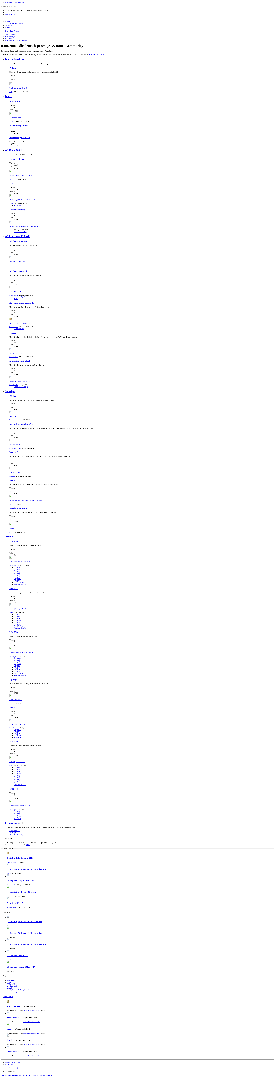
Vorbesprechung (16, 159)
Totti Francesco (13, 327)
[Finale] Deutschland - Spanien (20, 805)
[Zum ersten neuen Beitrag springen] (10, 84)
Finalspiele (17, 737)
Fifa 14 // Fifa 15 (15, 472)
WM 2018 (13, 541)
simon (9, 1029)
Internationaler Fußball (19, 361)
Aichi (11, 121)
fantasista (12, 476)
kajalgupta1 (13, 833)
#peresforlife (11, 980)
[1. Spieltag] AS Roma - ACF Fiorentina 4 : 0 (24, 226)
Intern (8, 96)
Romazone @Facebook (19, 138)
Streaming (17, 205)
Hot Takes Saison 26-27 (17, 261)
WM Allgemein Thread (17, 762)
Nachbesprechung (17, 209)
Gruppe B (17, 569)
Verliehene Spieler (20, 297)
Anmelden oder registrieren (14, 3)
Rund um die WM (20, 584)
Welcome (13, 68)
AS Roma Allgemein (18, 241)
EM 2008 (13, 789)
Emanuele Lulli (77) (16, 291)
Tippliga (13, 679)
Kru (10, 703)
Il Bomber (12, 728)
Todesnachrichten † (16, 444)
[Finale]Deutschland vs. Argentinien (21, 652)
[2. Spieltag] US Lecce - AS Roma (21, 175)
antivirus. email (12, 986)
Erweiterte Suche (11, 14)
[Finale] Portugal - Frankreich (19, 609)
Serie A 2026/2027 (15, 353)
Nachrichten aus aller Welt (21, 424)
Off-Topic (13, 396)
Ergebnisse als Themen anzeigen (38, 10)
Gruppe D (17, 573)
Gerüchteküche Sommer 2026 (19, 323)
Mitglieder (8, 25)
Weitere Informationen (96, 55)
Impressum (9, 1064)
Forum (7, 22)
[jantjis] (8, 1036)
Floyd (11, 612)
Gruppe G (17, 579)
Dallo (9, 982)
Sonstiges (10, 391)
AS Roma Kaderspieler (19, 271)
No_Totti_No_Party (20, 232)
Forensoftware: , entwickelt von (26, 1075)
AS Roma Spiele (14, 150)
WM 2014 (13, 632)
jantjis (11, 230)
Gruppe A (17, 567)
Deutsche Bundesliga (21, 387)
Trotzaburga (13, 420)
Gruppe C (17, 571)
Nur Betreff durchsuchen (16, 10)
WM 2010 (13, 741)
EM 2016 (13, 589)
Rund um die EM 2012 (17, 724)
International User (15, 59)
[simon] (8, 1025)
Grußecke (12, 416)
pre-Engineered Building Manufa (18, 990)
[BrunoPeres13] (8, 1013)
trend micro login (12, 992)
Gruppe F (17, 577)
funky (11, 92)
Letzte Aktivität (8, 997)
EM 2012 (13, 707)
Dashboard (9, 27)
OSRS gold (11, 984)
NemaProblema (13, 265)
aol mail (9, 988)
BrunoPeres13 (13, 385)
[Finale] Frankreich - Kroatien (19, 562)
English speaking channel (18, 88)
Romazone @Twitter (18, 125)
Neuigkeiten (14, 101)
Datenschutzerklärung (12, 1062)
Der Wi (11, 179)
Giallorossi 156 (19, 329)
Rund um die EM (20, 628)
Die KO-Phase (19, 583)
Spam (12, 480)
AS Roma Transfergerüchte (21, 303)
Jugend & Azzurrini (20, 267)
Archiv (16, 299)
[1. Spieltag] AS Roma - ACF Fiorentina (23, 200)
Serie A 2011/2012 (15, 700)
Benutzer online (12, 823)
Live (11, 183)
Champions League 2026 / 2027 (20, 381)
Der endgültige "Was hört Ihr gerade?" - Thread (25, 500)
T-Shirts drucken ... (15, 118)
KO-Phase (17, 783)
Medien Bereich (16, 452)
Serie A (12, 333)
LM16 (28, 845)
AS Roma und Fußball (17, 236)
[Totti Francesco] (8, 1002)
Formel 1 (12, 528)
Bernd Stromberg (14, 656)
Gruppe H (17, 581)
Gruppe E (17, 575)
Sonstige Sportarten (18, 508)
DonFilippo (12, 565)
